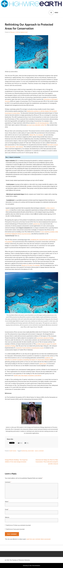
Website (7, 517)
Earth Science (13, 451)
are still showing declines (42, 123)
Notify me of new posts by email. (15, 529)
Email (7, 509)
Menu (56, 12)
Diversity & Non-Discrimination (31, 565)
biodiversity (24, 451)
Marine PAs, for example (36, 135)
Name (7, 501)
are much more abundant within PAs (37, 125)
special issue (36, 224)
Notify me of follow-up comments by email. (18, 525)
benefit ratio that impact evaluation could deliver (27, 375)
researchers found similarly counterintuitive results (30, 348)
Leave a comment (39, 451)
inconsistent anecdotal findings (45, 338)
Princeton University (24, 560)
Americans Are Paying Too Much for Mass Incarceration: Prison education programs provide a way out (47, 462)
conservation (31, 451)
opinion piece (42, 363)
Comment (8, 482)
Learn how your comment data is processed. (38, 539)
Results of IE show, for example (30, 265)
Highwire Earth (24, 32)
